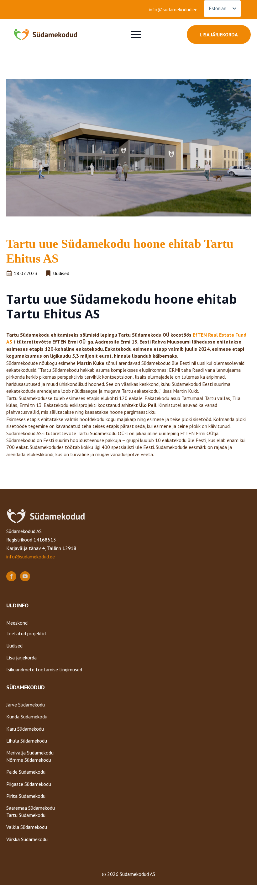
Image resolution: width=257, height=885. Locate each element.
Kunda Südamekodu (26, 716)
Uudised (14, 645)
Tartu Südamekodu (25, 815)
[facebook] (11, 576)
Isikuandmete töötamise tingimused (44, 669)
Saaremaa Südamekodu (30, 808)
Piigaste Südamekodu (28, 784)
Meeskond (17, 623)
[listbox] (222, 8)
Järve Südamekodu (25, 704)
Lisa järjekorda (21, 657)
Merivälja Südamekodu (30, 752)
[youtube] (25, 576)
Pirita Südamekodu (25, 796)
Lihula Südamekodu (26, 741)
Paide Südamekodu (25, 772)
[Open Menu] (136, 34)
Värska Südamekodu (27, 839)
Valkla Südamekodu (26, 827)
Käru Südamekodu (25, 729)
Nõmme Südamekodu (28, 760)
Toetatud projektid (26, 633)
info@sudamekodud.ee (173, 9)
